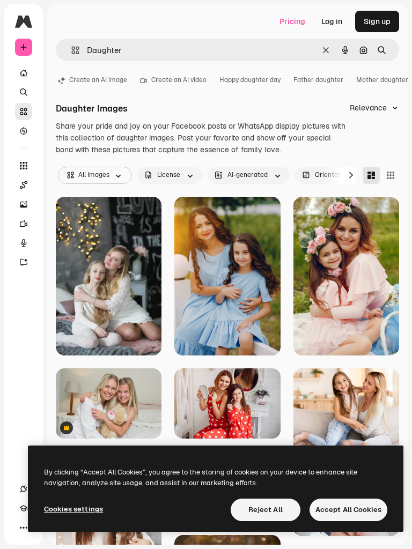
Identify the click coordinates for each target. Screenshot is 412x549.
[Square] (390, 175)
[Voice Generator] (23, 242)
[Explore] (23, 130)
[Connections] (23, 489)
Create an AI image (98, 80)
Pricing (292, 21)
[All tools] (23, 165)
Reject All (265, 509)
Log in (331, 21)
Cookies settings (73, 509)
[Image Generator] (23, 204)
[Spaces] (23, 185)
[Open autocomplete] (71, 50)
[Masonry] (371, 175)
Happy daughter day (250, 80)
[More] (23, 527)
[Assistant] (23, 262)
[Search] (23, 92)
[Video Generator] (23, 223)
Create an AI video (179, 80)
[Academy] (23, 508)
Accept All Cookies (348, 509)
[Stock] (23, 111)
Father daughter (318, 80)
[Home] (23, 72)
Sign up (377, 21)
